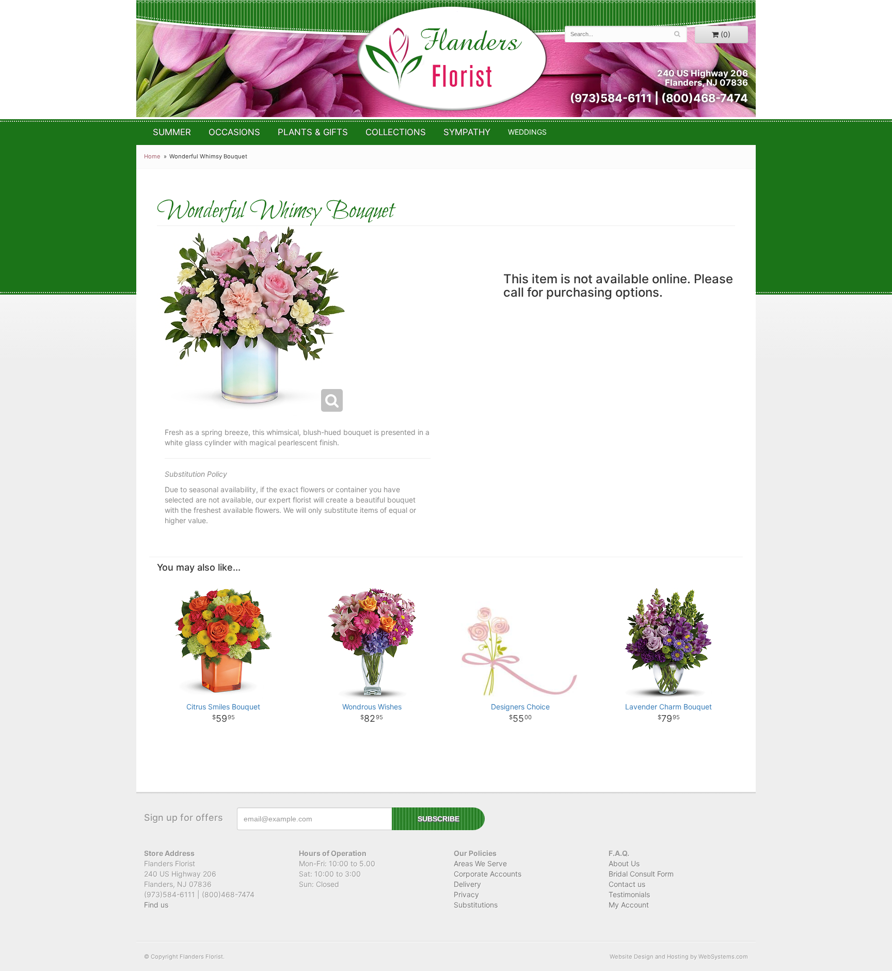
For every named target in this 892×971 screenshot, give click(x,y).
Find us (156, 904)
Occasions (234, 132)
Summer (172, 132)
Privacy (466, 894)
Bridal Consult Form (641, 873)
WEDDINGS (527, 131)
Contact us (627, 884)
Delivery (467, 884)
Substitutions (476, 904)
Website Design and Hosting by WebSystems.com (679, 956)
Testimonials (629, 894)
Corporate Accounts (487, 873)
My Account (629, 904)
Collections (395, 132)
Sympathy (466, 132)
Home (152, 156)
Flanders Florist (451, 58)
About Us (624, 863)
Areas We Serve (480, 863)
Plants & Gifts (313, 132)
